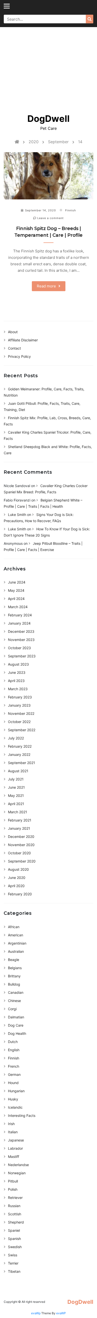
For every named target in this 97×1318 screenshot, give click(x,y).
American (15, 935)
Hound (13, 1083)
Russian (14, 1206)
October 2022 (19, 722)
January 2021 (19, 828)
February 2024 (20, 615)
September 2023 (22, 656)
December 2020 (21, 836)
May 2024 (16, 590)
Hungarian (16, 1091)
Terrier (13, 1263)
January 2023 (19, 705)
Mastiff (13, 1156)
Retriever (15, 1197)
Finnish (70, 210)
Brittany (14, 976)
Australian (16, 951)
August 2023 (18, 664)
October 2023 (19, 648)
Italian (13, 1132)
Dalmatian (16, 1017)
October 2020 (19, 853)
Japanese (16, 1140)
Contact (14, 348)
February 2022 (20, 746)
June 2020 (16, 877)
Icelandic (15, 1107)
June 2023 (16, 672)
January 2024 (19, 623)
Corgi (12, 1009)
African (13, 927)
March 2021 (17, 812)
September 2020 (22, 861)
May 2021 (16, 795)
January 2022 (19, 754)
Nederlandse (18, 1165)
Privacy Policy (19, 356)
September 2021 (21, 763)
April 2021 (16, 804)
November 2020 (21, 845)
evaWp (36, 1313)
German (14, 1074)
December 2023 (21, 631)
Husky (13, 1099)
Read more (46, 286)
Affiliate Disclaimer (23, 340)
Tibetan (14, 1271)
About (13, 332)
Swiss (12, 1255)
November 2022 (21, 713)
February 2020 (20, 894)
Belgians (15, 968)
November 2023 (21, 639)
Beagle (13, 959)
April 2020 (16, 886)
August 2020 (18, 869)
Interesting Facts (21, 1115)
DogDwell (48, 118)
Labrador (15, 1148)
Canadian (15, 992)
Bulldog (14, 984)
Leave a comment (50, 218)
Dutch (13, 1042)
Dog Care (15, 1025)
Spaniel (14, 1230)
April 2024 (16, 598)
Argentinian (17, 943)
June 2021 (16, 787)
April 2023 (16, 681)
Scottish (14, 1214)
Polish (12, 1189)
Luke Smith (17, 514)
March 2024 (18, 607)
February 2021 (19, 820)
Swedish (15, 1247)
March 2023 (18, 689)
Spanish (14, 1238)
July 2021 (16, 779)
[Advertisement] (48, 67)
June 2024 (16, 582)
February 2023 (20, 697)
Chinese (14, 1001)
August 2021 (18, 771)
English (13, 1050)
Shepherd (16, 1222)
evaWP (61, 1313)
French (13, 1066)
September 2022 (21, 730)
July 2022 (16, 738)
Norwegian (17, 1173)
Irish (11, 1124)
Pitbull (13, 1181)
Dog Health (17, 1033)
